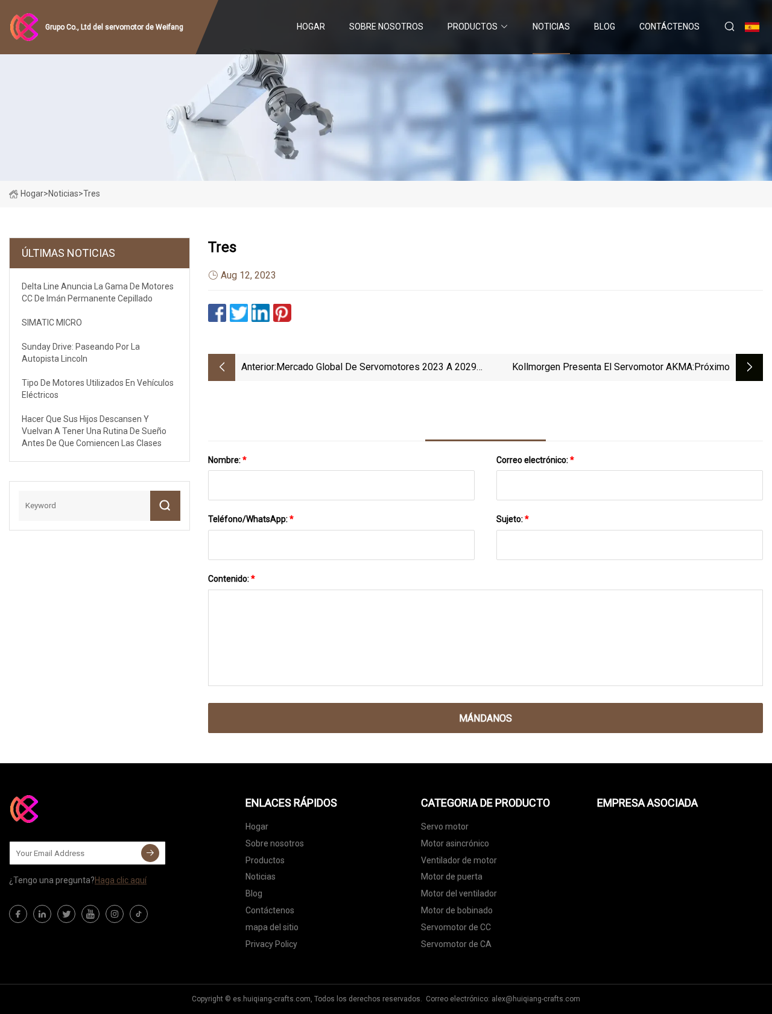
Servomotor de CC (456, 927)
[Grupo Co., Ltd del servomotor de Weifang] (69, 809)
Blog (604, 26)
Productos (473, 26)
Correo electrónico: (535, 460)
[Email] (150, 853)
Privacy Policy (271, 944)
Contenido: (231, 579)
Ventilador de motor (459, 860)
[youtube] (90, 914)
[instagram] (115, 914)
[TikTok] (139, 914)
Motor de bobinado (457, 910)
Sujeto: (512, 519)
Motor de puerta (451, 876)
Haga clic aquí (121, 880)
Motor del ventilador (459, 893)
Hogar (311, 26)
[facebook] (18, 914)
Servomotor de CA (456, 944)
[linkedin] (42, 914)
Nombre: (227, 460)
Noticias (551, 26)
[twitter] (66, 914)
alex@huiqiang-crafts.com (536, 999)
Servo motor (445, 826)
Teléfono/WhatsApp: (251, 519)
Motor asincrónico (455, 843)
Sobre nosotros (386, 26)
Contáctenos (669, 26)
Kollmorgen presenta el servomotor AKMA (602, 367)
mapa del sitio (272, 927)
